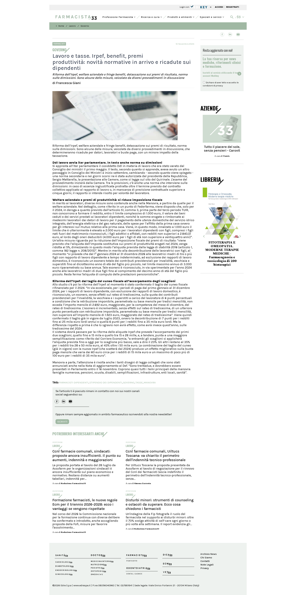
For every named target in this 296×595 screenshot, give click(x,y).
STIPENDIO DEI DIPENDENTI (105, 382)
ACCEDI (219, 7)
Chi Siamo (206, 557)
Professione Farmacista (118, 17)
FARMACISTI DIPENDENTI (73, 382)
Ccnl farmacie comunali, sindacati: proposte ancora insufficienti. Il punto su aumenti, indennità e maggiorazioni (86, 455)
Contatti (205, 561)
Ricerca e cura (150, 17)
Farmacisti (59, 43)
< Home (60, 26)
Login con (185, 7)
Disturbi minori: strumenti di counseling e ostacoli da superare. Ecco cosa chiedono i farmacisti (160, 504)
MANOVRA (150, 382)
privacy (219, 85)
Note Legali (207, 564)
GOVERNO (128, 382)
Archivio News (208, 554)
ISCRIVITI (62, 421)
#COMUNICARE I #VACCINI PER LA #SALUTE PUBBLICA (222, 252)
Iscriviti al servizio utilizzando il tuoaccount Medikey (220, 74)
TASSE (139, 382)
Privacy (204, 568)
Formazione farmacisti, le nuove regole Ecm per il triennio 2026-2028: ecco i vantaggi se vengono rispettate (84, 504)
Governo (85, 26)
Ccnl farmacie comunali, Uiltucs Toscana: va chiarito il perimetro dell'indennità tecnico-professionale (155, 455)
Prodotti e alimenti (180, 17)
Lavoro (72, 26)
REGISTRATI (232, 7)
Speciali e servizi (211, 17)
